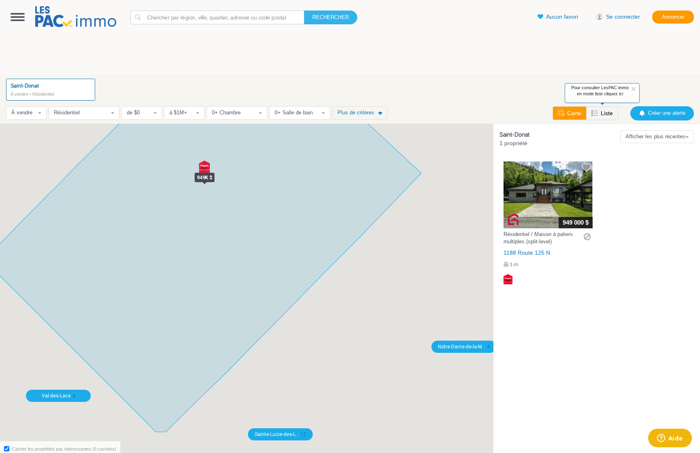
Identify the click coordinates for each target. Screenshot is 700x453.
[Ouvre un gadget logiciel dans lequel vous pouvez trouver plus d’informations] (670, 439)
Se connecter (623, 16)
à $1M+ (178, 112)
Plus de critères (355, 112)
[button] (548, 222)
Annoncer (673, 17)
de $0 (133, 112)
